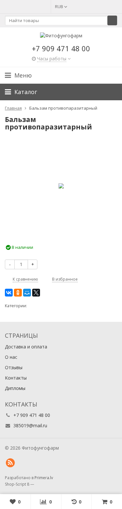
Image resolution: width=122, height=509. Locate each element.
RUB (59, 6)
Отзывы (13, 367)
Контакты (16, 378)
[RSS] (10, 463)
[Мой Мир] (27, 293)
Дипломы (15, 388)
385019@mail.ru (30, 425)
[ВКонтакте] (9, 293)
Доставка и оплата (26, 347)
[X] (36, 293)
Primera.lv (43, 477)
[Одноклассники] (18, 293)
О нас (11, 357)
